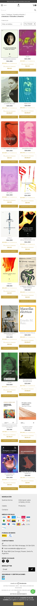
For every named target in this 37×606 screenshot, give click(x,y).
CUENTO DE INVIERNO (9, 59)
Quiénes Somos (7, 500)
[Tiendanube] (18, 584)
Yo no (9, 382)
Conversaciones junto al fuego (9, 426)
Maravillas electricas (27, 333)
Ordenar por (4, 20)
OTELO (9, 238)
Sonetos (27, 473)
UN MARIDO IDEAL (27, 148)
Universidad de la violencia (9, 334)
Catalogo (9, 14)
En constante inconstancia (27, 380)
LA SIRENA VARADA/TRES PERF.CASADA (27, 287)
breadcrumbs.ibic (19, 14)
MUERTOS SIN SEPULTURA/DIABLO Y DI (27, 239)
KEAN (27, 56)
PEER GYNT (27, 103)
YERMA (9, 283)
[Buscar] (35, 10)
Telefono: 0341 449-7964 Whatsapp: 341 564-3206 (18, 545)
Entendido (18, 603)
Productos (21, 506)
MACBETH (27, 193)
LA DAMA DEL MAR (9, 103)
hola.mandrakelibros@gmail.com (15, 548)
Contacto (5, 510)
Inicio (3, 14)
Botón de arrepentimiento (18, 594)
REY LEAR (9, 193)
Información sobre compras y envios (24, 501)
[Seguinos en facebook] (7, 561)
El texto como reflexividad (27, 427)
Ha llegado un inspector (9, 474)
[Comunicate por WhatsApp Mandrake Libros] (33, 591)
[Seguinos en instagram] (3, 561)
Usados (4, 506)
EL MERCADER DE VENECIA (10, 148)
